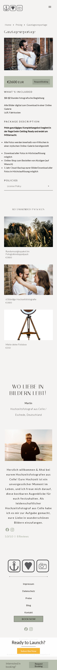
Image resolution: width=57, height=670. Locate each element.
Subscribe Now (28, 651)
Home (8, 24)
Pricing (19, 24)
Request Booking (41, 82)
